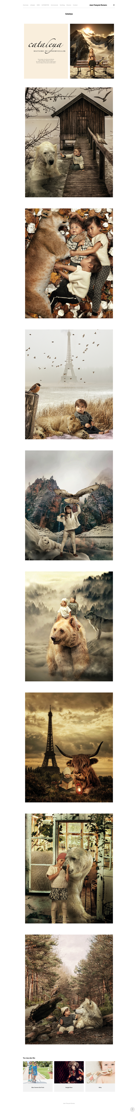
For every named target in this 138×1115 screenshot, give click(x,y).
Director (69, 5)
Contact (75, 5)
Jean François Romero (98, 5)
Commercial (54, 5)
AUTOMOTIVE (45, 5)
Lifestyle (32, 5)
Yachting (62, 5)
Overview (25, 5)
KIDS (38, 5)
